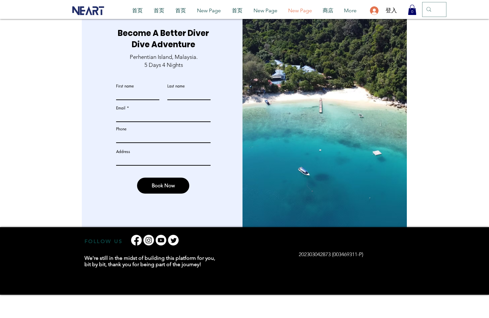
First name (125, 86)
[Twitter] (173, 240)
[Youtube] (161, 240)
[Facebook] (136, 240)
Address (123, 152)
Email (120, 108)
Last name (176, 86)
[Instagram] (148, 240)
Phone (121, 129)
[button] (412, 10)
